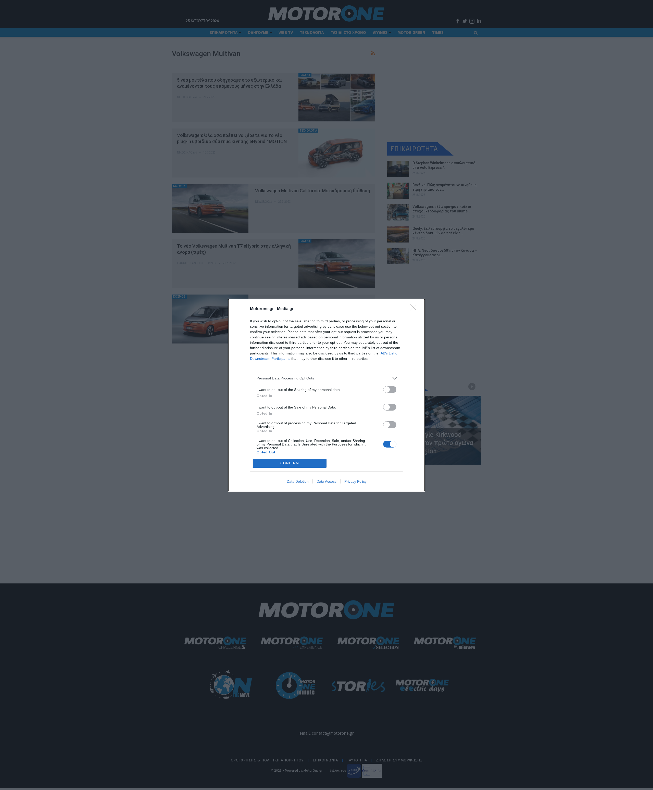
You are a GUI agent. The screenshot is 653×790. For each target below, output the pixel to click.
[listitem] (326, 378)
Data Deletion (298, 481)
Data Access (326, 481)
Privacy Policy (355, 481)
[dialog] (326, 395)
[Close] (415, 309)
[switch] (389, 389)
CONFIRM (289, 463)
